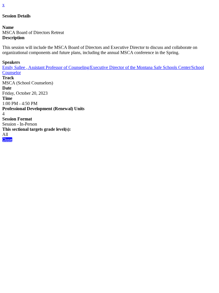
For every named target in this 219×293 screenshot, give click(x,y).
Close (7, 139)
